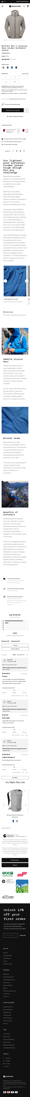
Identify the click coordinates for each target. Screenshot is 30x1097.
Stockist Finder (6, 958)
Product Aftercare (7, 1018)
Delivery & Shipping (7, 985)
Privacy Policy (6, 1036)
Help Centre (6, 974)
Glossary (15, 865)
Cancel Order (6, 993)
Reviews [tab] (5, 641)
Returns (5, 988)
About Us (5, 952)
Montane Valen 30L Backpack (15, 815)
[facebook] (13, 151)
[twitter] (16, 151)
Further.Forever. (15, 860)
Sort (14, 654)
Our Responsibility (7, 955)
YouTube (8, 1063)
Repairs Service (7, 1012)
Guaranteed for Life (8, 1006)
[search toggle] (24, 6)
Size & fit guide (25, 73)
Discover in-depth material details (12, 104)
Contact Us (6, 996)
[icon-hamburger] (2, 6)
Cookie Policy (6, 1033)
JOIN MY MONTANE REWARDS (15, 1)
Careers (5, 961)
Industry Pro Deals (7, 964)
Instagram (8, 1061)
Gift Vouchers (6, 982)
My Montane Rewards (8, 977)
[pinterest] (20, 151)
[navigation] (2, 24)
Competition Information (9, 1047)
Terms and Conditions (8, 1039)
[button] (9, 59)
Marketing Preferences (8, 1045)
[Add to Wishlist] (26, 110)
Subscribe (23, 935)
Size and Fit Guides (7, 1009)
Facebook (8, 1058)
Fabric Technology (7, 1020)
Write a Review (18, 649)
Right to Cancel (7, 1042)
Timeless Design (7, 1015)
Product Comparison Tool (9, 991)
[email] (24, 151)
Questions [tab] (15, 641)
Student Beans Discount (9, 979)
